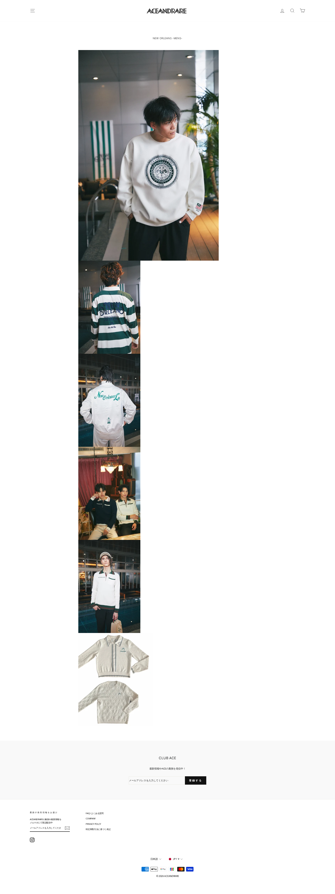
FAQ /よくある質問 (94, 813)
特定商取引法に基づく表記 (98, 829)
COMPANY (91, 818)
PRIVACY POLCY (93, 823)
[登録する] (67, 828)
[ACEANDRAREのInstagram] (32, 840)
